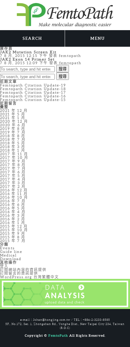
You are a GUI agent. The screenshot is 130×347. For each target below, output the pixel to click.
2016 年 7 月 (13, 201)
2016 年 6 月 (12, 205)
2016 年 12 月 (14, 190)
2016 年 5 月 (12, 208)
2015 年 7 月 (13, 241)
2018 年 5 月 (12, 143)
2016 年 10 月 (14, 197)
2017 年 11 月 (14, 154)
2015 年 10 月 (14, 230)
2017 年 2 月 (13, 186)
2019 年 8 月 (12, 129)
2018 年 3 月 (12, 147)
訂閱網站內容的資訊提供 (23, 270)
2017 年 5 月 (13, 176)
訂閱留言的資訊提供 (19, 273)
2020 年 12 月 (14, 121)
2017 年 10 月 (14, 157)
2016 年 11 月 (14, 194)
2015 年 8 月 (12, 237)
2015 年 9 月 (12, 233)
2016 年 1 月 (12, 223)
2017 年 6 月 (13, 172)
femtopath (70, 56)
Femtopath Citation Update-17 (33, 92)
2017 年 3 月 (13, 183)
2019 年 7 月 (13, 132)
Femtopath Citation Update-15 (33, 100)
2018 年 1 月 (12, 150)
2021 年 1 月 (12, 118)
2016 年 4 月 (13, 212)
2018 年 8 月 (12, 136)
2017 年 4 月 (13, 179)
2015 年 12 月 (14, 226)
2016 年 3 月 (12, 215)
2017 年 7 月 (13, 168)
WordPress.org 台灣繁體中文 (29, 277)
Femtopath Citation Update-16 (33, 96)
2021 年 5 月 (12, 114)
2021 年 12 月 (14, 110)
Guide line (11, 252)
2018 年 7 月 (13, 139)
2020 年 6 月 (13, 125)
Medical (8, 255)
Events (7, 248)
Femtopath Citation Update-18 (33, 89)
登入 (4, 266)
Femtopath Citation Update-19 (33, 85)
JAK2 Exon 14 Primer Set (27, 59)
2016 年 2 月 (12, 219)
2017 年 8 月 (13, 165)
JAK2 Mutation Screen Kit (28, 52)
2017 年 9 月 (13, 161)
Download (10, 259)
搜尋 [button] (63, 69)
